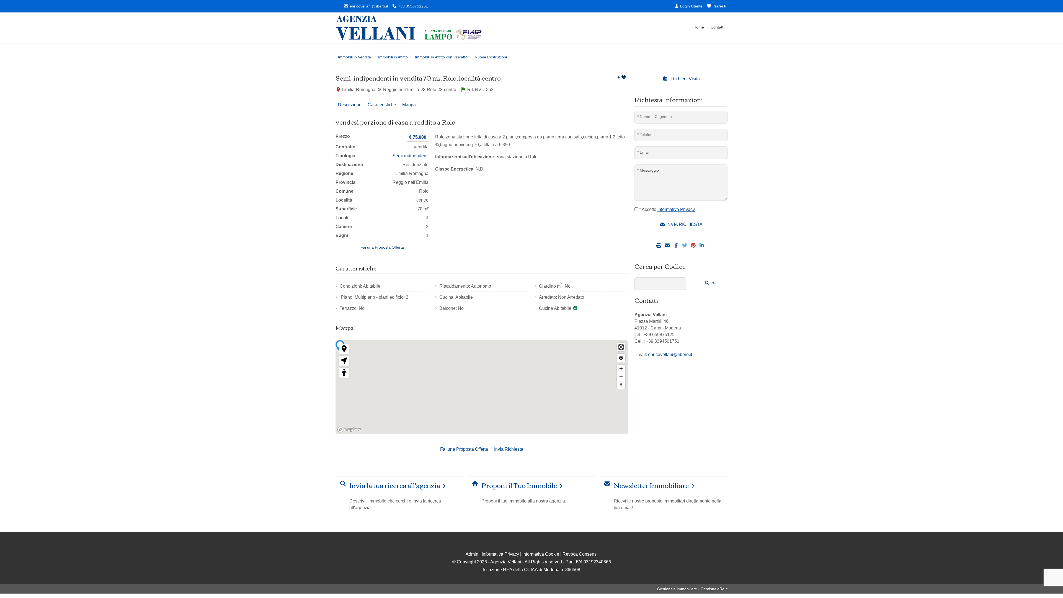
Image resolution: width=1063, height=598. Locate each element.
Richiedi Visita (685, 78)
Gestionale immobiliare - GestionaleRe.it (692, 589)
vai (712, 283)
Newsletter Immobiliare (651, 485)
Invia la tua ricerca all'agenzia (394, 485)
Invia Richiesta (508, 449)
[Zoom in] (621, 369)
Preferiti (718, 6)
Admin (472, 554)
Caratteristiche (382, 104)
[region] (482, 387)
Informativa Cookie (540, 554)
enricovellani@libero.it (368, 6)
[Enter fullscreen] (621, 347)
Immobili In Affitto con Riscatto (441, 57)
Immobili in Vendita (354, 57)
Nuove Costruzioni (491, 57)
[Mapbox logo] (349, 429)
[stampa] (659, 245)
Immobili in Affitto (393, 57)
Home (698, 27)
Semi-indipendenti (411, 155)
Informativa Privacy (500, 554)
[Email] (668, 245)
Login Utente (691, 6)
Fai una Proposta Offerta (382, 247)
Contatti (717, 27)
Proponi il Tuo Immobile (519, 485)
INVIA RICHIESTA (684, 224)
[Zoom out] (621, 377)
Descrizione (350, 104)
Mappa (409, 104)
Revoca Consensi (580, 554)
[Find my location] (621, 358)
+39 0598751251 (412, 6)
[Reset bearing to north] (621, 385)
